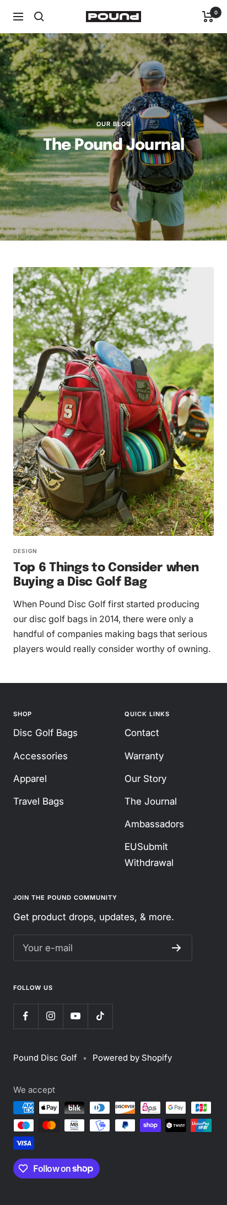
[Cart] (208, 16)
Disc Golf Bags (45, 732)
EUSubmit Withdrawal (149, 854)
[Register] (176, 948)
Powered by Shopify (132, 1057)
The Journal (151, 801)
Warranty (144, 755)
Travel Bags (38, 801)
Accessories (40, 755)
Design (25, 550)
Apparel (30, 778)
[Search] (39, 17)
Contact (142, 732)
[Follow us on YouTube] (75, 1016)
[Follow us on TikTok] (100, 1016)
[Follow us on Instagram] (50, 1016)
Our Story (145, 778)
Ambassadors (154, 824)
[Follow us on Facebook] (25, 1016)
